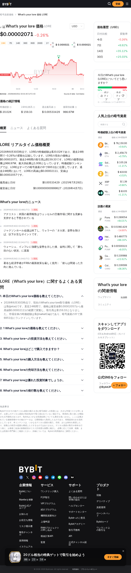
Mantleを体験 (26, 499)
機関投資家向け (48, 515)
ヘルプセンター (76, 505)
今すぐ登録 (113, 557)
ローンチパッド (103, 514)
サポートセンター (78, 511)
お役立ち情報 (26, 520)
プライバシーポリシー (89, 569)
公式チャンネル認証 (78, 543)
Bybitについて (25, 492)
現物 (98, 495)
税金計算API (47, 536)
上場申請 (45, 521)
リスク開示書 (26, 526)
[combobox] (111, 125)
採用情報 (23, 540)
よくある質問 (36, 128)
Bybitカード (102, 521)
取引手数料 (74, 530)
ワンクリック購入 (50, 491)
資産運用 (100, 507)
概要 (3, 128)
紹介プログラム (48, 509)
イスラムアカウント (26, 547)
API (70, 536)
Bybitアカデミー (77, 523)
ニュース (16, 128)
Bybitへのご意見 (77, 517)
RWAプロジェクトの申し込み (50, 528)
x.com (124, 297)
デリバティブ (103, 501)
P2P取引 (45, 497)
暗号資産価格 (6, 14)
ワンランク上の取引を (103, 528)
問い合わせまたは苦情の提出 (78, 498)
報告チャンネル (26, 533)
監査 (43, 542)
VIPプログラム (48, 503)
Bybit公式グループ (25, 506)
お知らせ (23, 514)
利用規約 (75, 569)
